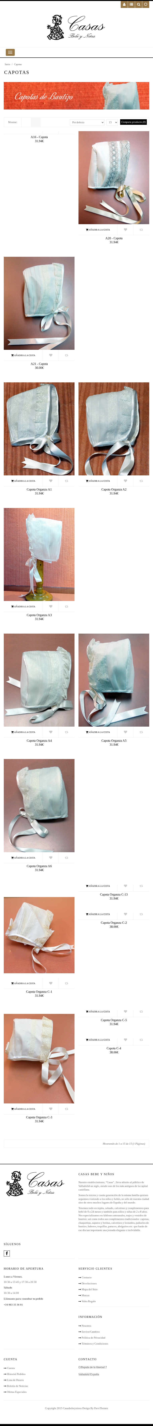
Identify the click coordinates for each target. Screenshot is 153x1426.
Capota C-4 (114, 1048)
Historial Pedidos (16, 1374)
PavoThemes (101, 1408)
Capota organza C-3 (39, 1117)
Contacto (87, 1277)
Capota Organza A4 (39, 740)
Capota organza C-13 (114, 894)
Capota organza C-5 (114, 1020)
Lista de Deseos (15, 1379)
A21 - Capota (39, 363)
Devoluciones (89, 1283)
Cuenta (11, 1368)
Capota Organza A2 (114, 489)
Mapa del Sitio (90, 1289)
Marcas (85, 1295)
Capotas (18, 64)
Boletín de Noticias (17, 1385)
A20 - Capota (114, 238)
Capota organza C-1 (39, 991)
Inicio (7, 64)
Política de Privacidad (93, 1337)
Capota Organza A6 (39, 866)
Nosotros (86, 1325)
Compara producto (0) (133, 121)
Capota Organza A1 (39, 489)
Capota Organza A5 (114, 740)
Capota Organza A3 (39, 615)
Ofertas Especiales (16, 1391)
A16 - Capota (39, 137)
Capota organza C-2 (114, 922)
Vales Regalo (89, 1301)
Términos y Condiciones (95, 1343)
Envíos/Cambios (91, 1331)
